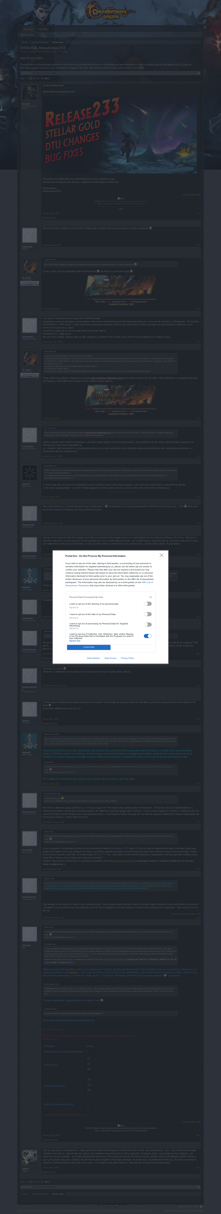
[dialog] (110, 607)
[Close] (162, 556)
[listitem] (110, 597)
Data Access (110, 658)
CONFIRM (88, 647)
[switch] (148, 604)
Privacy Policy (127, 658)
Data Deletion (93, 658)
